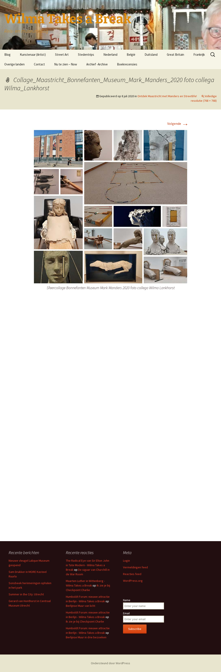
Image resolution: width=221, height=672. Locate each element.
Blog (7, 54)
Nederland (110, 54)
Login (126, 561)
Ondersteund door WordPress (110, 663)
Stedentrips (86, 54)
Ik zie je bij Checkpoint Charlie (85, 621)
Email (126, 613)
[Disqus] (110, 364)
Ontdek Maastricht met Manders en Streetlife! (167, 96)
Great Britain (175, 54)
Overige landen (14, 64)
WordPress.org (133, 581)
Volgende (178, 123)
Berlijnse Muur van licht (80, 606)
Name (126, 600)
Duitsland (151, 54)
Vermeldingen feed (135, 567)
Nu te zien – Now (65, 64)
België (131, 54)
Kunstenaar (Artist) (33, 54)
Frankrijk (199, 54)
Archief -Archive (97, 64)
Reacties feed (132, 574)
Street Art (62, 54)
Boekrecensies (127, 64)
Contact (39, 64)
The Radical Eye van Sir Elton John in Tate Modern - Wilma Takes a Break (87, 565)
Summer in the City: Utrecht (26, 594)
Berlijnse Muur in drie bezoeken (86, 637)
